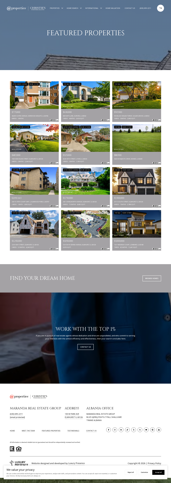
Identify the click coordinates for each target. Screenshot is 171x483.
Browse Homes (151, 278)
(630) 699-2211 (145, 8)
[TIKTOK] (127, 429)
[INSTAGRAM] (114, 429)
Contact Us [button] (85, 347)
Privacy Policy (154, 463)
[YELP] (133, 429)
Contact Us (91, 431)
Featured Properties (51, 431)
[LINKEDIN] (121, 429)
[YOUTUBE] (146, 429)
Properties (55, 8)
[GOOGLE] (152, 429)
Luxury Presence (76, 463)
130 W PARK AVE (72, 414)
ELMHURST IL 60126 (74, 417)
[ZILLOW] (158, 429)
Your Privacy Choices (85, 480)
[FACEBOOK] (108, 429)
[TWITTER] (140, 429)
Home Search (72, 8)
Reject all (131, 472)
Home (12, 431)
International (91, 8)
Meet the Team (28, 431)
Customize (144, 472)
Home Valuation (113, 8)
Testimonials (73, 431)
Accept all (158, 472)
